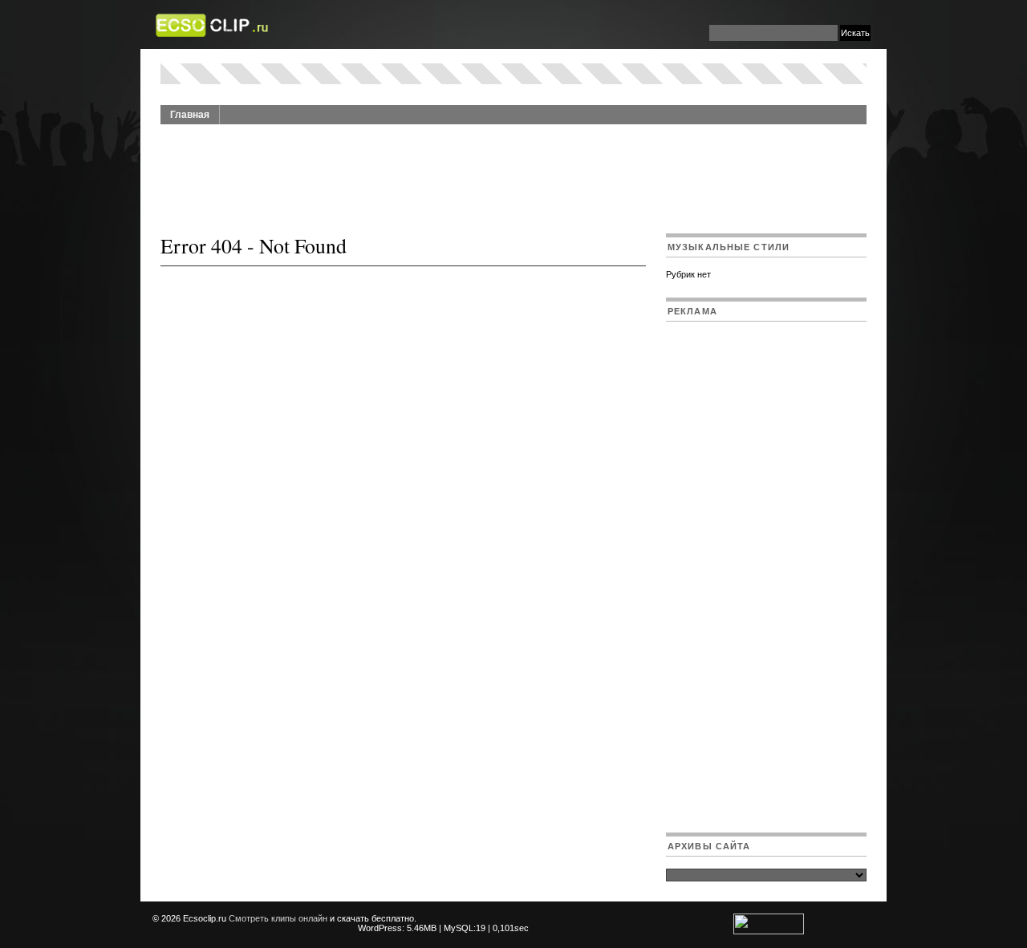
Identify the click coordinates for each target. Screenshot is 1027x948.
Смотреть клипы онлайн (278, 918)
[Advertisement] (513, 170)
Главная (189, 114)
